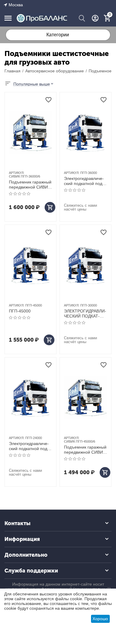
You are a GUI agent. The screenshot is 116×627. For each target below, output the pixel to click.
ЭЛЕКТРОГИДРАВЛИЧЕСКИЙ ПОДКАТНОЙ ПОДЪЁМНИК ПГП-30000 (85, 314)
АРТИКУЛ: (16, 173)
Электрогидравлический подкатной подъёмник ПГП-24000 (30, 446)
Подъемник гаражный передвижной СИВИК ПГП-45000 (85, 450)
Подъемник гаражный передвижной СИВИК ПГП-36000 (30, 185)
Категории (57, 34)
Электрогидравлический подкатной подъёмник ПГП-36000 (85, 181)
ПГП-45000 (20, 311)
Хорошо (100, 618)
